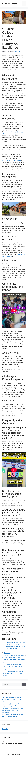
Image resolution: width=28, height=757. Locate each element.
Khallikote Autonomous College (11, 160)
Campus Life (21, 655)
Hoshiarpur (16, 659)
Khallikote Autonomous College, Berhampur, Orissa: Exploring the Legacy (12, 673)
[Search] (24, 684)
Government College (15, 657)
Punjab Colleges (9, 4)
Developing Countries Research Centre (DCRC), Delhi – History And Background (12, 667)
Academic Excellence (10, 655)
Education (7, 653)
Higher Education (7, 659)
